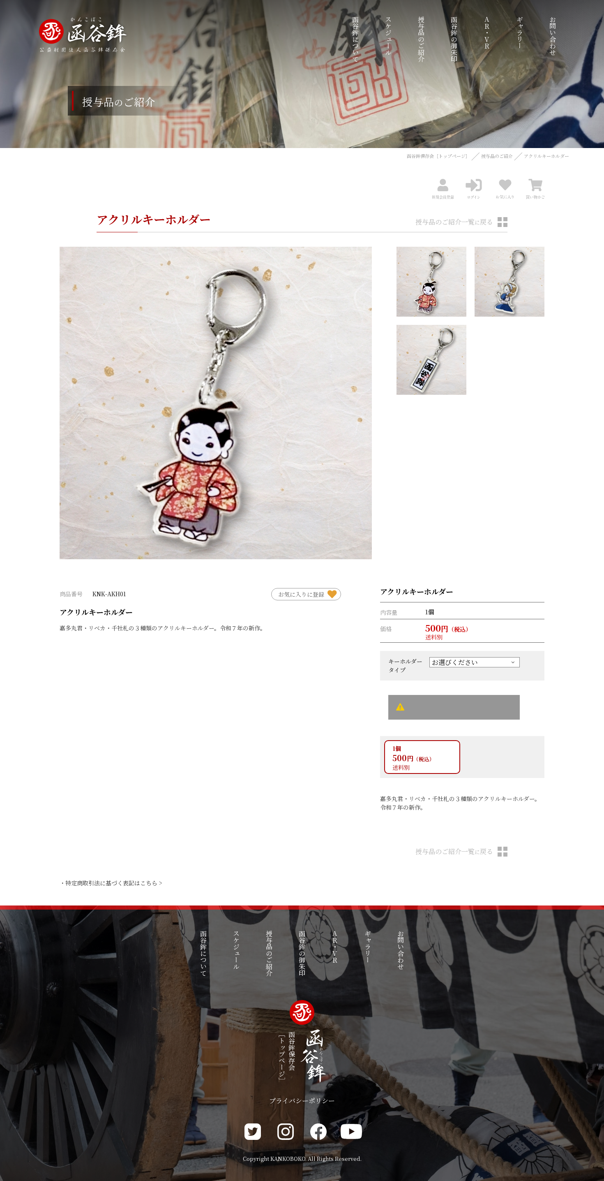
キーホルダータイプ (405, 665)
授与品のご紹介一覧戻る (454, 222)
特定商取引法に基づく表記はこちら (111, 883)
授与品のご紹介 (497, 156)
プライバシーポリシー (302, 1100)
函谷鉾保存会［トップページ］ (438, 156)
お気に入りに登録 (301, 594)
